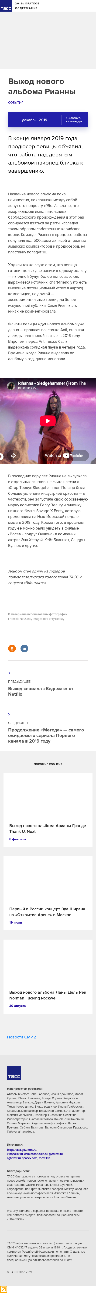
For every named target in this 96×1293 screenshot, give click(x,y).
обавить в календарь (74, 119)
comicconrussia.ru (36, 1154)
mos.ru (31, 1150)
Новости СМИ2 (21, 1037)
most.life (44, 1158)
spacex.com (30, 1158)
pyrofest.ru (56, 1154)
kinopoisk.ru (15, 1154)
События (16, 103)
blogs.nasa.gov (16, 1150)
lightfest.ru (14, 1158)
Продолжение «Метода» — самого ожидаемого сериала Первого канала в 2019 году (46, 735)
